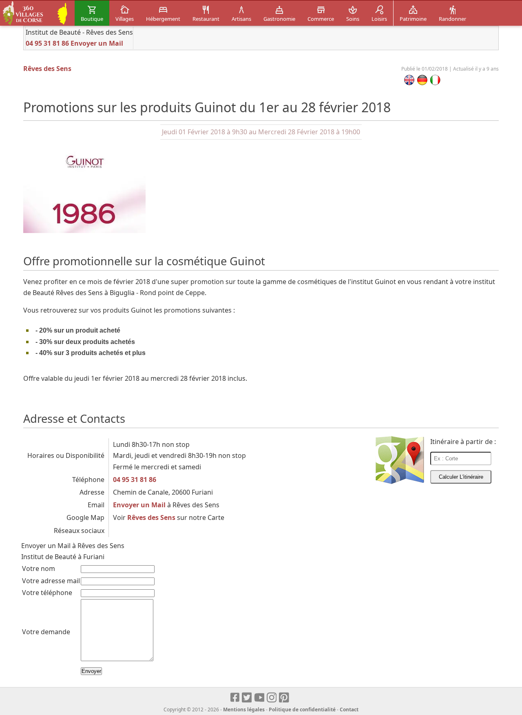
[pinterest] (284, 697)
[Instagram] (272, 697)
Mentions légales (244, 709)
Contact (349, 709)
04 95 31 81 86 (47, 43)
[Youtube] (259, 697)
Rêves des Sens (47, 68)
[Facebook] (235, 697)
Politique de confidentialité (302, 709)
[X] (247, 697)
